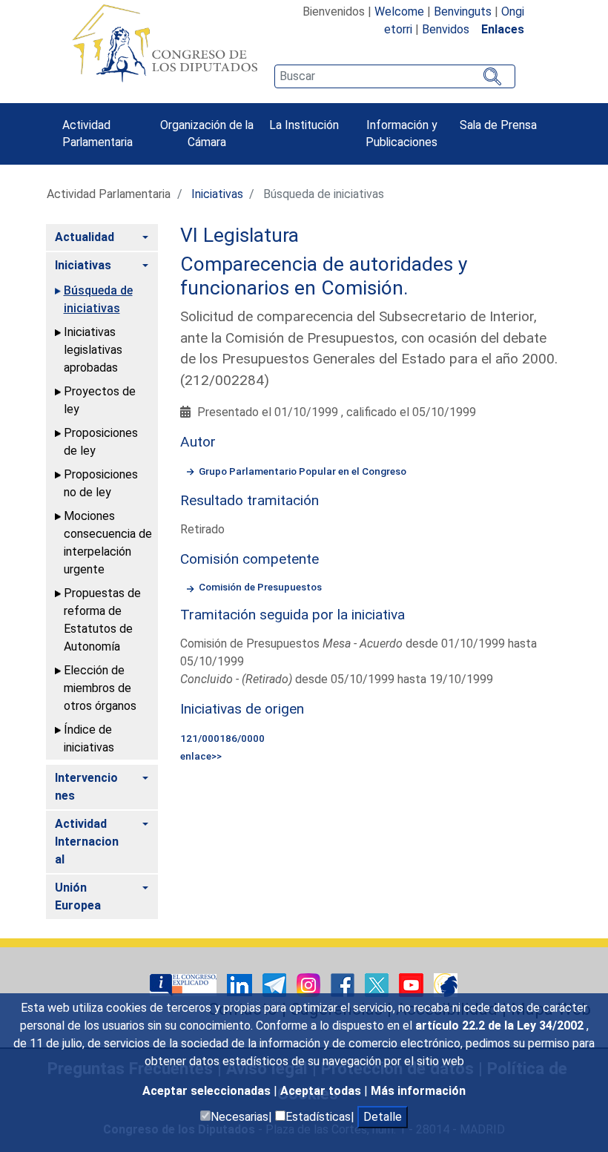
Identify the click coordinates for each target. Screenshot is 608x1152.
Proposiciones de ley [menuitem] (101, 442)
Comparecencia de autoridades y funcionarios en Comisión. (323, 276)
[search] (394, 76)
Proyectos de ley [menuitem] (100, 400)
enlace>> (201, 756)
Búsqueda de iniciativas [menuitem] (98, 299)
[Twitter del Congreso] (378, 984)
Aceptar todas (322, 1091)
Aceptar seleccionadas (208, 1091)
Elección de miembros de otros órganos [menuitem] (100, 688)
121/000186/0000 (222, 738)
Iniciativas (217, 194)
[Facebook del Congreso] (344, 984)
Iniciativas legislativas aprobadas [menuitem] (93, 350)
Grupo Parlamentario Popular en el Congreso (302, 471)
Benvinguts (463, 11)
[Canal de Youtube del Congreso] (412, 984)
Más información (418, 1091)
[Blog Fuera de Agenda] (445, 984)
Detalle (382, 1117)
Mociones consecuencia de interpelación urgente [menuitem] (108, 542)
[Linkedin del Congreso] (241, 984)
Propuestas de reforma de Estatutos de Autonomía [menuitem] (102, 620)
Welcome (399, 11)
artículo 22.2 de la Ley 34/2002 (500, 1025)
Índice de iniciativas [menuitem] (89, 738)
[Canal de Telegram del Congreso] (276, 984)
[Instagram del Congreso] (310, 984)
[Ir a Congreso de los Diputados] (164, 43)
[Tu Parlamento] (184, 984)
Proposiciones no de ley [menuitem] (101, 483)
